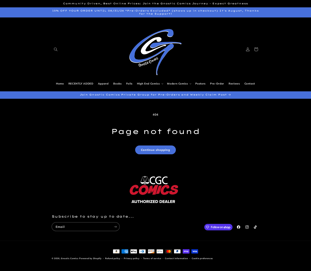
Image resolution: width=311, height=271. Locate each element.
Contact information (176, 258)
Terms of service (152, 258)
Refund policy (112, 258)
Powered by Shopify (90, 258)
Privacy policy (131, 258)
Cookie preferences (202, 258)
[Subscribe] (115, 226)
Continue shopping (155, 150)
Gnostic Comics (69, 258)
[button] (56, 49)
